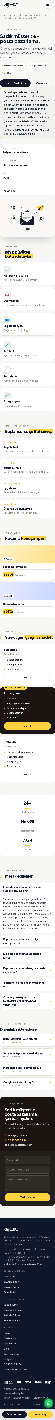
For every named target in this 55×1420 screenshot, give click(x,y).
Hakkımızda (10, 1338)
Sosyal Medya (11, 1286)
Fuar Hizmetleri (12, 1320)
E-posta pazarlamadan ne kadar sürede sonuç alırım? (22, 888)
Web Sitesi (9, 1276)
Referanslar (10, 1343)
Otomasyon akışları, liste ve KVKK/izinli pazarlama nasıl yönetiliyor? (20, 1001)
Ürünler (7, 1333)
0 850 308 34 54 (12, 1264)
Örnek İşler (42, 83)
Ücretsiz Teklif (14, 1414)
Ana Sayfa (9, 15)
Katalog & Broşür (13, 1309)
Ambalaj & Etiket (13, 1315)
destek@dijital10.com (33, 1264)
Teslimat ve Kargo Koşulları (17, 1397)
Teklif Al (27, 677)
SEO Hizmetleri (12, 1281)
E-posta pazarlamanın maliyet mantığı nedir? (21, 941)
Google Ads (10, 1292)
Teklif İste (27, 1197)
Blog (6, 1348)
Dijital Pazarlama (29, 15)
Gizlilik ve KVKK (41, 1397)
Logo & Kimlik (11, 1304)
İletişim (8, 1359)
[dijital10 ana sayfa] (11, 5)
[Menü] (48, 5)
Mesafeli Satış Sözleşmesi (16, 1389)
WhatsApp (41, 1414)
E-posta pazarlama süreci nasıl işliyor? (22, 955)
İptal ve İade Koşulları (14, 1393)
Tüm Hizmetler (11, 1353)
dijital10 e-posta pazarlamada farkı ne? (24, 984)
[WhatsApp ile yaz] (49, 1403)
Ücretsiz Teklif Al (15, 83)
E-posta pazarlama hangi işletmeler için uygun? (24, 970)
